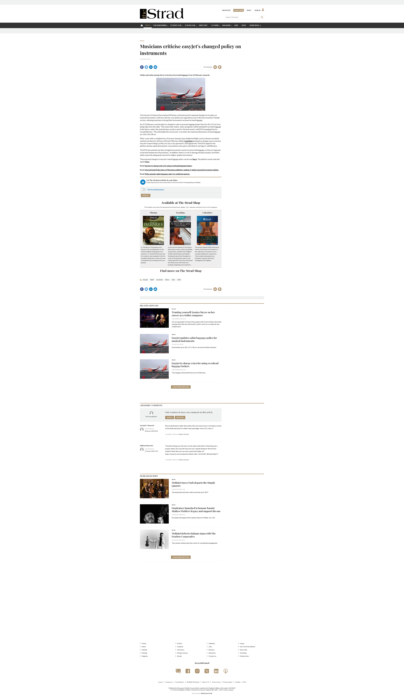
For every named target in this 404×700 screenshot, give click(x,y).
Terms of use (216, 682)
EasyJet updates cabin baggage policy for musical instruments (194, 339)
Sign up (146, 195)
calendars (192, 207)
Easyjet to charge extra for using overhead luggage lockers (168, 166)
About (179, 656)
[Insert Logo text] (162, 18)
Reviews (212, 650)
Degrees (145, 656)
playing (164, 207)
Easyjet (145, 280)
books (178, 207)
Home (144, 643)
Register (226, 10)
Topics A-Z (205, 682)
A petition (188, 141)
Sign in (193, 62)
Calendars (207, 212)
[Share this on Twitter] (146, 67)
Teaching (180, 212)
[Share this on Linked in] (151, 67)
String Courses (182, 653)
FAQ (244, 682)
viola (173, 280)
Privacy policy (227, 682)
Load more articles (181, 387)
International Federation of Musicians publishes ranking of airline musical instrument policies (182, 170)
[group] (254, 25)
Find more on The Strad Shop (180, 271)
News (142, 41)
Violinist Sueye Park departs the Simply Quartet (193, 484)
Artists (179, 643)
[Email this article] (155, 67)
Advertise (212, 653)
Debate (144, 650)
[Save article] (220, 67)
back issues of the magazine (208, 207)
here (195, 159)
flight (152, 280)
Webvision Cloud (206, 693)
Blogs (174, 309)
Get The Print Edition (247, 647)
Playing (153, 212)
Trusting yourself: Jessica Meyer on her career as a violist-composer (193, 314)
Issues (242, 643)
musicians (159, 280)
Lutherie (180, 647)
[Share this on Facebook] (142, 67)
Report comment (184, 434)
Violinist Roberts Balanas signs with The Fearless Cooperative (194, 535)
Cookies (237, 682)
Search (262, 17)
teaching (173, 207)
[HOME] (142, 25)
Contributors (179, 682)
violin (179, 280)
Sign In (257, 10)
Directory (180, 650)
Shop (249, 10)
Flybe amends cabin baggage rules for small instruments (167, 174)
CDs (187, 207)
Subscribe (238, 10)
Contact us (212, 656)
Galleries (212, 643)
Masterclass (244, 656)
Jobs (210, 647)
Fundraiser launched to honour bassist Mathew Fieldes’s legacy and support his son (196, 509)
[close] (221, 62)
